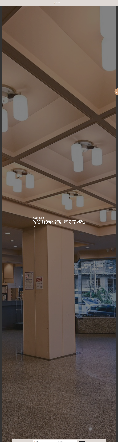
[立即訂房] (116, 91)
